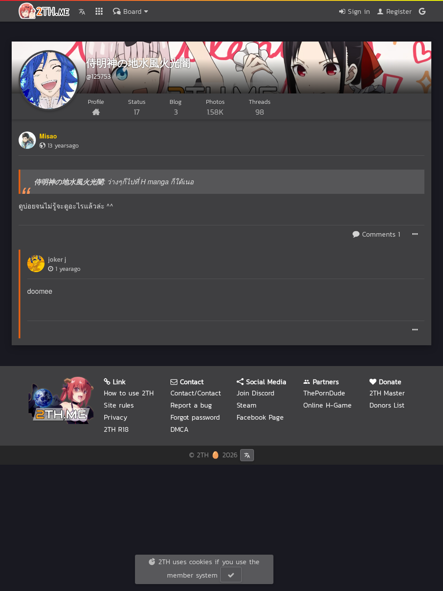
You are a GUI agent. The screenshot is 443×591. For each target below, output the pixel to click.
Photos (215, 107)
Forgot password (195, 417)
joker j (57, 259)
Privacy (115, 417)
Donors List (386, 405)
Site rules (119, 405)
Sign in (357, 11)
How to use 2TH (129, 393)
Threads (259, 107)
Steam (247, 405)
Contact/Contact (195, 393)
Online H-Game (327, 405)
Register (398, 11)
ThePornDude (324, 393)
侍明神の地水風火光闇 (138, 62)
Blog (176, 107)
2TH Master (387, 393)
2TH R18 (116, 429)
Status (136, 107)
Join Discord (255, 393)
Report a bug (191, 405)
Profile (96, 101)
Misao (48, 136)
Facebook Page (260, 417)
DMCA (179, 429)
